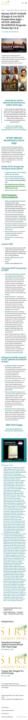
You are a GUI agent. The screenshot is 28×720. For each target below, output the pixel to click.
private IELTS (19, 582)
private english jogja (9, 582)
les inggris (13, 561)
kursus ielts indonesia (9, 539)
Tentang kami (5, 707)
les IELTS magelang (15, 556)
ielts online (17, 495)
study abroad (14, 592)
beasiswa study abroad (9, 475)
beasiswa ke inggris (14, 470)
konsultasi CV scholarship (10, 521)
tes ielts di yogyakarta (17, 594)
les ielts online (18, 560)
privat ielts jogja (11, 581)
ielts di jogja (14, 490)
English (13, 479)
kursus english (15, 530)
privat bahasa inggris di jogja (15, 576)
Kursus (10, 524)
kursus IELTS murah (15, 542)
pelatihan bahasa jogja (9, 571)
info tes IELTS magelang (10, 508)
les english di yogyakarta (17, 553)
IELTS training (7, 498)
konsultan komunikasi (10, 513)
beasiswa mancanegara (14, 474)
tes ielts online (14, 595)
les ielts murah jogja (13, 558)
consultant (11, 477)
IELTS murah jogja (18, 493)
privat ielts (14, 579)
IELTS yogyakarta (8, 501)
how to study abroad (17, 483)
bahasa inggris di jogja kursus (11, 467)
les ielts (19, 555)
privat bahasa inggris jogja (11, 577)
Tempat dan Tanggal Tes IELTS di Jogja (12, 672)
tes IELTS (20, 592)
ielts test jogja (21, 496)
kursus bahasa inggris (18, 526)
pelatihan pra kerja (17, 573)
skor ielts (14, 590)
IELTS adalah (11, 485)
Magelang (6, 563)
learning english (19, 552)
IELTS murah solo (8, 495)
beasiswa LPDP (13, 472)
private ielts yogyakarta (10, 584)
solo (18, 590)
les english (6, 553)
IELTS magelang (8, 493)
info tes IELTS (11, 506)
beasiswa (13, 469)
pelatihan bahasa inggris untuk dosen (14, 568)
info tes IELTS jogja (21, 506)
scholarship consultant (10, 586)
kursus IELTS (14, 534)
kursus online (22, 550)
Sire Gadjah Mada (9, 716)
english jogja (7, 483)
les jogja (19, 561)
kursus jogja (14, 550)
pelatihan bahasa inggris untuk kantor (14, 569)
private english (20, 581)
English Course (15, 480)
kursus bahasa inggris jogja (11, 529)
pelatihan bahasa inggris (17, 563)
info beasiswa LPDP (13, 504)
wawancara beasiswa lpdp (10, 599)
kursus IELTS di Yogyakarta (17, 537)
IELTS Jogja (13, 491)
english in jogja (19, 482)
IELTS (5, 485)
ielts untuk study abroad (17, 500)
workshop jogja (11, 600)
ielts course (18, 485)
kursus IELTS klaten (12, 540)
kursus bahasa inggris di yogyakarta (13, 527)
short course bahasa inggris (14, 587)
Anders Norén (24, 716)
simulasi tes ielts (15, 589)
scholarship (21, 584)
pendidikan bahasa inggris (11, 574)
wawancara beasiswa (17, 597)
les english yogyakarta (10, 555)
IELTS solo (14, 496)
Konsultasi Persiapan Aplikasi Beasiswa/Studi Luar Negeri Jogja (12, 644)
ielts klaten (20, 491)
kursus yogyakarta (8, 552)
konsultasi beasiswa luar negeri (12, 519)
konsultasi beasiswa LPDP (16, 517)
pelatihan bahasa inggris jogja (12, 565)
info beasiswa (18, 501)
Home (2, 10)
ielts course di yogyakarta (15, 488)
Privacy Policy (5, 713)
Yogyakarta (19, 600)
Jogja (11, 511)
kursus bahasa (16, 524)
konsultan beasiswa (19, 511)
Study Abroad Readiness (12, 31)
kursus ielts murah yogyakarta (12, 547)
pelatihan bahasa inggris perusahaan (14, 566)
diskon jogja (18, 477)
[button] (22, 3)
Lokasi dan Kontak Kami (7, 710)
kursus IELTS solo (16, 548)
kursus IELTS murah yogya (17, 545)
